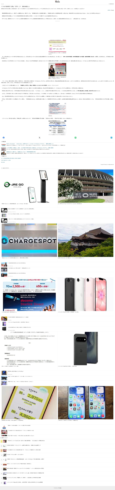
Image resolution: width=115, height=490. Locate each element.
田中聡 (109, 10)
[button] (3, 138)
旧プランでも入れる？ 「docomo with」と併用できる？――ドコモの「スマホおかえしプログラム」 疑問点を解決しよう (30, 143)
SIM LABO (3, 162)
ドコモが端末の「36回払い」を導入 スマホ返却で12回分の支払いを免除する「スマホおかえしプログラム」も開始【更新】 (30, 147)
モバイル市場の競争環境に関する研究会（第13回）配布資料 (11, 158)
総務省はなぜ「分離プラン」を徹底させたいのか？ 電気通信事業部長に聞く (21, 151)
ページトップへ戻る (57, 487)
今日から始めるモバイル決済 (6, 160)
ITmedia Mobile (57, 1)
